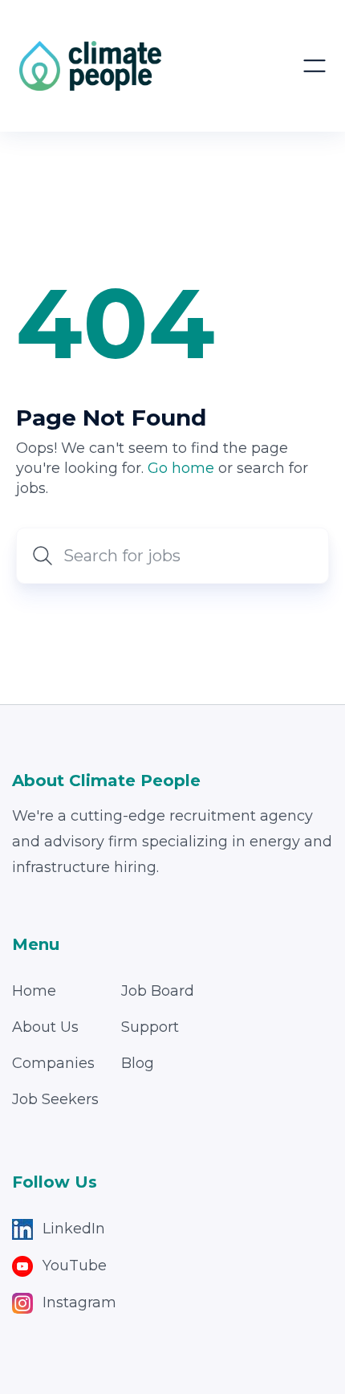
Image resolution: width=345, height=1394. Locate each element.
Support (150, 1027)
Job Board (157, 991)
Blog (137, 1063)
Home (34, 991)
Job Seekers (55, 1099)
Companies (53, 1063)
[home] (90, 66)
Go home (181, 468)
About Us (45, 1027)
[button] (314, 66)
